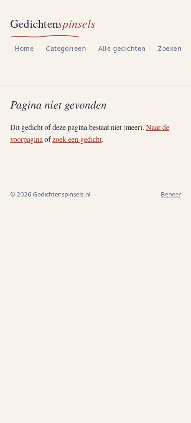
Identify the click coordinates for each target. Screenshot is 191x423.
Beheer (171, 194)
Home (24, 48)
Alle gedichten (122, 48)
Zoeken (170, 48)
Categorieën (66, 48)
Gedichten (53, 23)
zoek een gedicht (77, 139)
